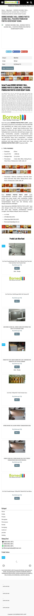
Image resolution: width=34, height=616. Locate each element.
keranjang (4, 527)
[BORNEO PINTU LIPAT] (12, 3)
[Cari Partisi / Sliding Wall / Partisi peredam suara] (17, 383)
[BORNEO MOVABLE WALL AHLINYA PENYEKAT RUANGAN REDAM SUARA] (17, 419)
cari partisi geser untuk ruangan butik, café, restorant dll (17, 294)
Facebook (17, 51)
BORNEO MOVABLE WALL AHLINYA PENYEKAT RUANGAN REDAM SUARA (17, 425)
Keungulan (4, 519)
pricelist (4, 532)
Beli (18, 268)
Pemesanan (5, 522)
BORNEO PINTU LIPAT (21, 614)
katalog (3, 535)
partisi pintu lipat (6, 586)
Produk (3, 516)
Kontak (3, 524)
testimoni (4, 530)
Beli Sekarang (8, 68)
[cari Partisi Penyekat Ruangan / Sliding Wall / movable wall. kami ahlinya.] (17, 477)
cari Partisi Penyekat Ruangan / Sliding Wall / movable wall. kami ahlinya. (17, 491)
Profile (3, 514)
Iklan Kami (9, 10)
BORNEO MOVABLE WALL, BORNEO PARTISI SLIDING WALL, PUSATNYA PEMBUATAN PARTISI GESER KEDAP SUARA (15, 18)
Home (3, 10)
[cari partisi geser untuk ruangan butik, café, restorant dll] (17, 280)
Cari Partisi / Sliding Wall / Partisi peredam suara (17, 392)
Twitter (9, 51)
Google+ (25, 51)
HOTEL (5, 99)
